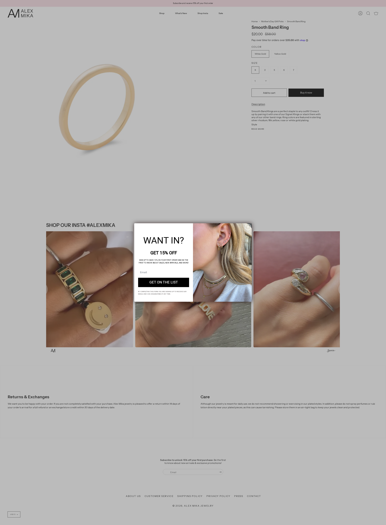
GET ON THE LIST (163, 282)
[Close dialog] (248, 227)
